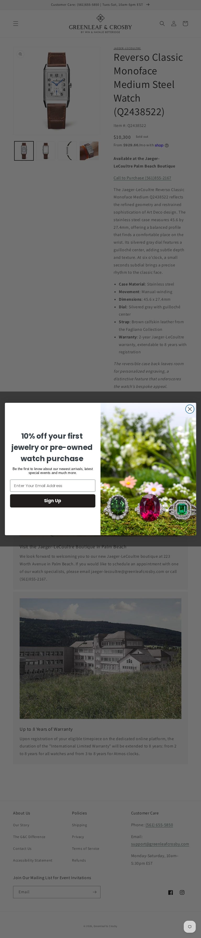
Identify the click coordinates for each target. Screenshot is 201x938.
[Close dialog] (190, 409)
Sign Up (52, 501)
